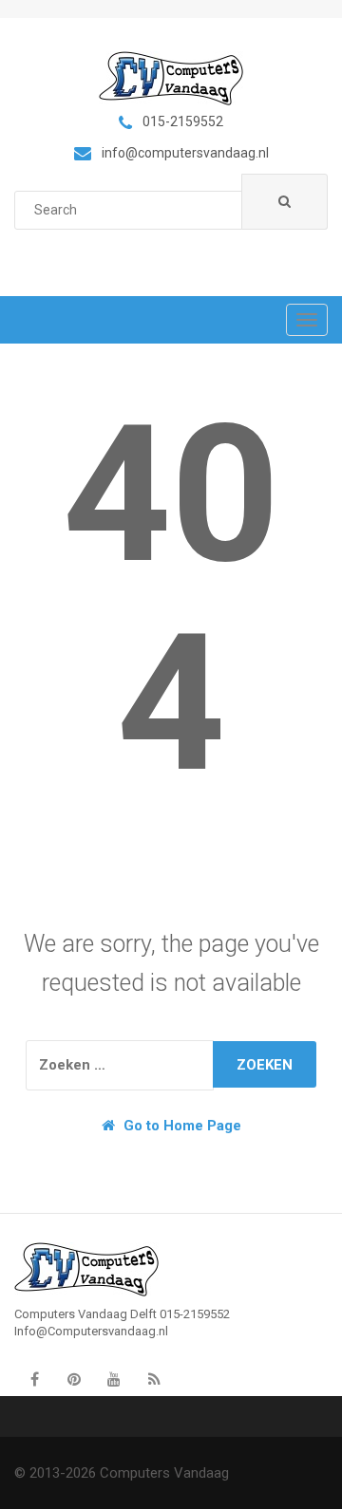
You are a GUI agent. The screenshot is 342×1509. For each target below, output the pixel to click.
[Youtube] (114, 1380)
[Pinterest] (74, 1380)
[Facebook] (34, 1380)
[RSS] (154, 1380)
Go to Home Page (180, 1125)
